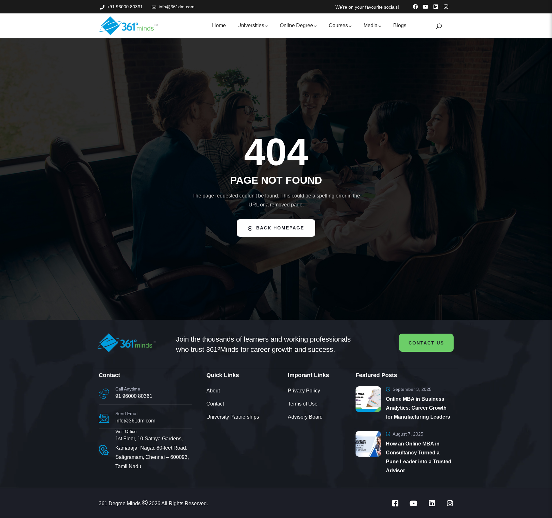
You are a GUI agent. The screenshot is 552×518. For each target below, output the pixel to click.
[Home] (128, 26)
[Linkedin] (436, 7)
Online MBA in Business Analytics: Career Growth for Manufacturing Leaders (418, 408)
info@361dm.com (135, 420)
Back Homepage (280, 227)
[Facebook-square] (395, 503)
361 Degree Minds (120, 503)
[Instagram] (446, 7)
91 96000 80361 (133, 396)
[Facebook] (415, 7)
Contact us (426, 342)
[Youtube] (425, 7)
